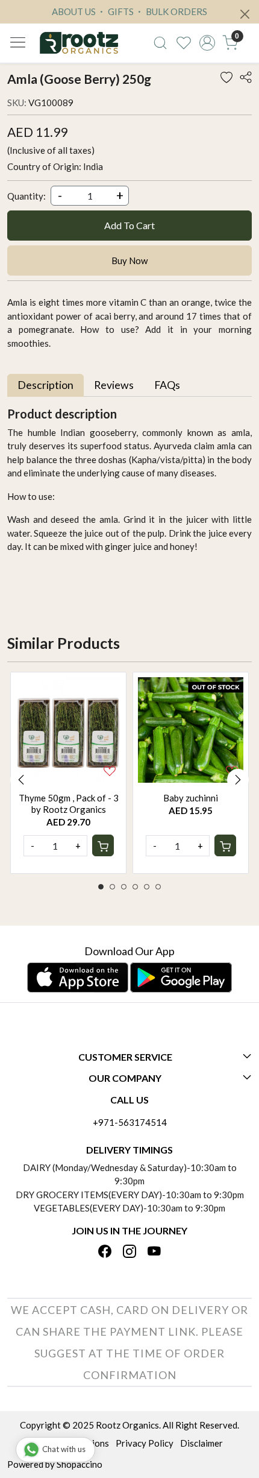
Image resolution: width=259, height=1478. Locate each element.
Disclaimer (201, 1443)
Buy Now (129, 260)
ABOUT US (74, 11)
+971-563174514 (130, 1122)
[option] (68, 773)
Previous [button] (21, 780)
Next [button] (238, 780)
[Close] (245, 14)
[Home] (78, 42)
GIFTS (120, 11)
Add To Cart (129, 225)
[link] (160, 43)
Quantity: (26, 196)
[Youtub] (154, 1252)
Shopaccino (79, 1464)
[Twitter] (129, 1252)
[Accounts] (207, 43)
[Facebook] (105, 1252)
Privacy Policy (144, 1443)
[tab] (45, 385)
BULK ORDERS (175, 11)
